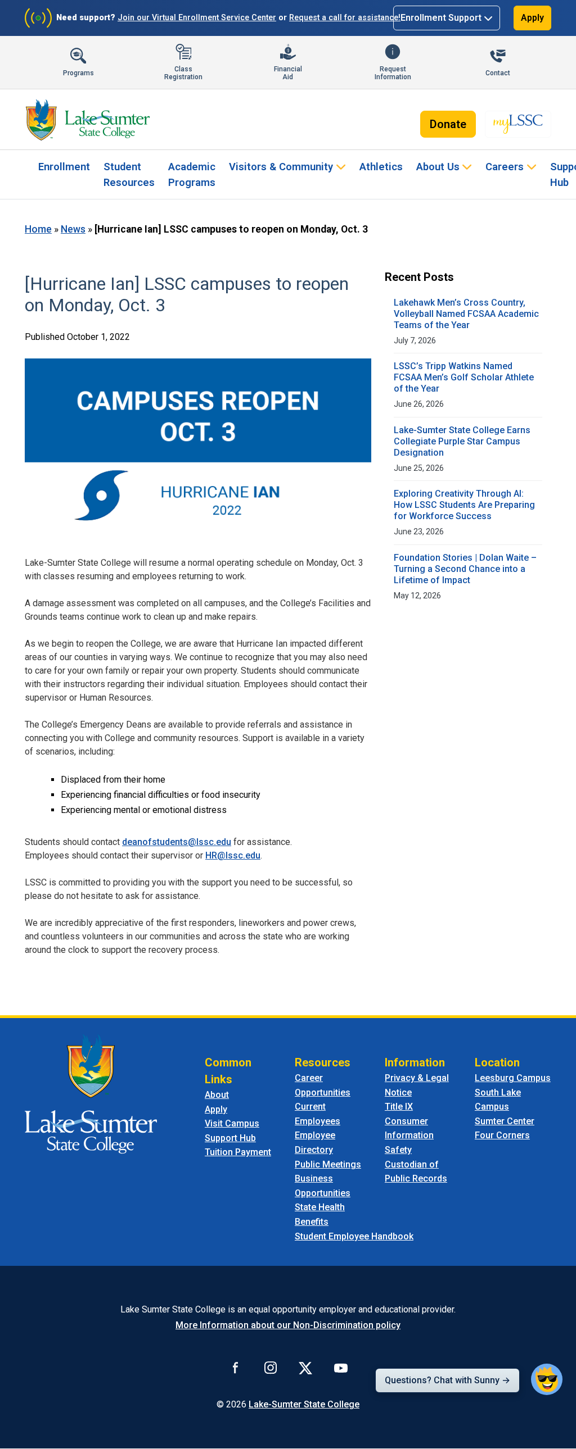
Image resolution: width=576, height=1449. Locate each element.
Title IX (399, 1106)
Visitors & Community (281, 166)
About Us (438, 166)
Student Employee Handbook (354, 1236)
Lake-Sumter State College (304, 1404)
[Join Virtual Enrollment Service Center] (38, 17)
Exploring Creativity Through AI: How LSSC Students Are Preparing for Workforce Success (464, 504)
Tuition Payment (238, 1152)
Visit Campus (232, 1123)
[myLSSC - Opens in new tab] (518, 124)
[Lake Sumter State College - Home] (91, 1093)
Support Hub (230, 1138)
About (217, 1094)
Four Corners (502, 1135)
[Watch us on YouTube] (341, 1367)
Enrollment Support (441, 17)
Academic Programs (191, 174)
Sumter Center (504, 1121)
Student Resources (129, 174)
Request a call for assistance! (344, 17)
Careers (504, 166)
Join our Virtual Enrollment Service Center (197, 17)
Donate (448, 124)
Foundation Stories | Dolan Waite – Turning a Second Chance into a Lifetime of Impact (465, 568)
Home (38, 229)
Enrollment (64, 166)
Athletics (381, 166)
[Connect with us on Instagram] (270, 1367)
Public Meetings (328, 1164)
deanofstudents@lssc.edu (176, 842)
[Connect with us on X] (305, 1367)
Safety (398, 1149)
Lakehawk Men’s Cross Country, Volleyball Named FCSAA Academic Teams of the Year (466, 313)
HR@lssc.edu (232, 855)
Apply (532, 17)
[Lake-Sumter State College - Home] (88, 119)
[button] (546, 1379)
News (73, 229)
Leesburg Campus (513, 1078)
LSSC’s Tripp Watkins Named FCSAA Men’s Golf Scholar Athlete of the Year (464, 377)
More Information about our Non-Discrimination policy (288, 1325)
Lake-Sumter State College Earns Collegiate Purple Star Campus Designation (462, 441)
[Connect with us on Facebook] (236, 1367)
